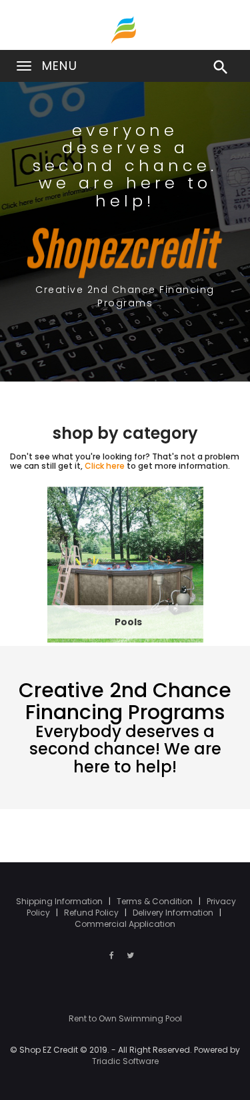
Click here (105, 465)
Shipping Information (60, 901)
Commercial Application (125, 924)
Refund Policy (92, 912)
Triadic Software (125, 1061)
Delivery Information (174, 912)
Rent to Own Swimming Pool (125, 1018)
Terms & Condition (156, 901)
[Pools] (125, 564)
